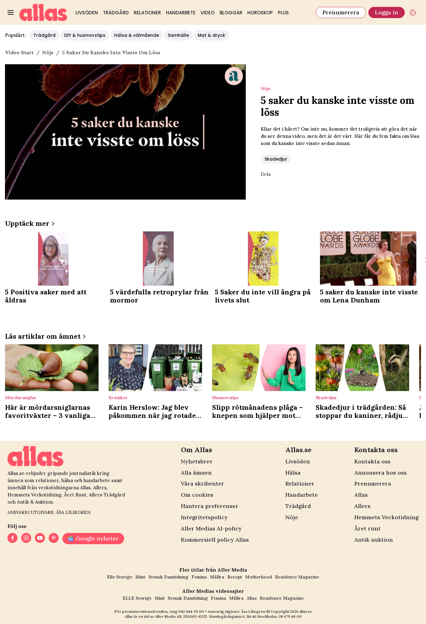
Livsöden (86, 12)
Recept (234, 577)
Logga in (386, 12)
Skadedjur (275, 159)
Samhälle (178, 35)
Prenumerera (340, 12)
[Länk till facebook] (12, 538)
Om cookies (197, 494)
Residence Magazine (297, 577)
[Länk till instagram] (26, 538)
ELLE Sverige (137, 598)
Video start (19, 52)
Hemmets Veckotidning (386, 517)
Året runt (367, 528)
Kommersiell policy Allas (215, 539)
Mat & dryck (211, 35)
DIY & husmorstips (84, 35)
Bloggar (231, 12)
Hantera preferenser (209, 506)
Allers (362, 506)
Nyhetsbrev (196, 461)
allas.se (305, 611)
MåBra (217, 577)
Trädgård (116, 12)
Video (208, 12)
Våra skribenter (202, 483)
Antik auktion (373, 539)
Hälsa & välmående (136, 35)
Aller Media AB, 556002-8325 (181, 616)
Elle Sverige (119, 577)
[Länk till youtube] (40, 538)
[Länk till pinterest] (54, 538)
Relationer (147, 12)
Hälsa (293, 472)
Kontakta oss (372, 461)
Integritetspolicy (204, 517)
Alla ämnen (196, 472)
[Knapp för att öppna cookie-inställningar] (413, 12)
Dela (266, 174)
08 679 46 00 (290, 616)
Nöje (291, 517)
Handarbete (181, 12)
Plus (283, 12)
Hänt (140, 577)
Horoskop (260, 12)
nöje (48, 52)
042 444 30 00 (191, 611)
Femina (199, 577)
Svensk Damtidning (168, 577)
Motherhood (258, 577)
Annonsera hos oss (380, 472)
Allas (361, 494)
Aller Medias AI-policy (211, 528)
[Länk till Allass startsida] (43, 12)
